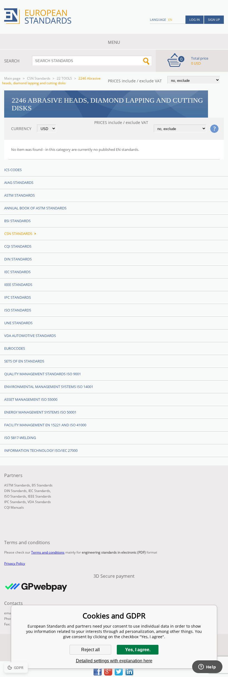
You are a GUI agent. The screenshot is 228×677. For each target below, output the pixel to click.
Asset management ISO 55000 (30, 399)
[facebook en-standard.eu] (97, 674)
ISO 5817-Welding (20, 437)
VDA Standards (39, 501)
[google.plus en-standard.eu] (108, 674)
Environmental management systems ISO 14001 (48, 386)
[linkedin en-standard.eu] (129, 674)
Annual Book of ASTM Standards (35, 208)
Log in (194, 19)
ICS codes (13, 169)
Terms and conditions (48, 552)
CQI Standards (17, 246)
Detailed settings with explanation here (114, 660)
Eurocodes (14, 348)
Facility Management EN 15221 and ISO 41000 (45, 424)
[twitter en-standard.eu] (119, 674)
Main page (12, 78)
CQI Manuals (14, 507)
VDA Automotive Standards (30, 335)
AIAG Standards (18, 182)
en (170, 19)
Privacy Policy (14, 563)
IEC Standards (17, 271)
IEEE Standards (18, 284)
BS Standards (42, 485)
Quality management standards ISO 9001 (42, 373)
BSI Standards (17, 220)
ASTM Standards (19, 195)
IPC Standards (17, 297)
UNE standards (18, 322)
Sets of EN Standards (24, 361)
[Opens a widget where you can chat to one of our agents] (207, 667)
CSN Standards (38, 78)
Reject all (90, 649)
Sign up (214, 19)
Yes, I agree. (137, 649)
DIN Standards (18, 259)
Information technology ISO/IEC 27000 (41, 450)
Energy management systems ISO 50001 (40, 412)
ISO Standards (17, 310)
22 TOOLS (64, 78)
